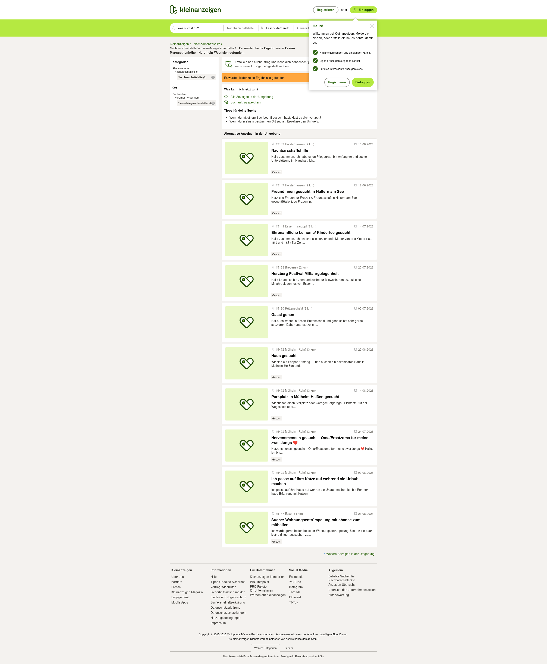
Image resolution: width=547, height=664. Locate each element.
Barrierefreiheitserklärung (228, 602)
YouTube (295, 582)
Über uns (177, 576)
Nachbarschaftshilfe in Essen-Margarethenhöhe (251, 656)
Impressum (218, 623)
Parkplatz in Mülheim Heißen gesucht (305, 396)
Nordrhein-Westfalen (187, 97)
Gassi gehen (282, 314)
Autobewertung (338, 595)
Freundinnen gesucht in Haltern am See (307, 191)
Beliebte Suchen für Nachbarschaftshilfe (341, 578)
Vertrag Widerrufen (223, 587)
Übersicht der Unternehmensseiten (352, 589)
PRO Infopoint (259, 582)
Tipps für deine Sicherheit (228, 582)
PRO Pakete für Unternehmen (261, 588)
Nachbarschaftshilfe (186, 71)
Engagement (180, 597)
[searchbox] (200, 28)
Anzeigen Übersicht (341, 584)
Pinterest (295, 597)
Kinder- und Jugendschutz (228, 597)
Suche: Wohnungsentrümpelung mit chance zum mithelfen (315, 522)
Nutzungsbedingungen (226, 617)
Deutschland (179, 94)
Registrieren (337, 82)
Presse (176, 587)
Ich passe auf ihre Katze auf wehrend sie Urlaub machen (315, 481)
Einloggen (362, 82)
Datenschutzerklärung (225, 607)
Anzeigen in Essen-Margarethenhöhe (302, 656)
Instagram (296, 587)
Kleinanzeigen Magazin (187, 592)
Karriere (176, 582)
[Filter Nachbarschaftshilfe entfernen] (213, 77)
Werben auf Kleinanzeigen (268, 595)
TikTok (293, 602)
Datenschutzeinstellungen (228, 612)
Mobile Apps (179, 602)
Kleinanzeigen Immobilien (267, 576)
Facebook (296, 576)
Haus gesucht (284, 355)
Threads (294, 592)
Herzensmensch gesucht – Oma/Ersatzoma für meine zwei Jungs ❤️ (319, 440)
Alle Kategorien (181, 68)
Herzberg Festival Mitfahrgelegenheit (305, 273)
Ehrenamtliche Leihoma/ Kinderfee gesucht (310, 232)
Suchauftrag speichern (246, 102)
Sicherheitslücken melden (228, 592)
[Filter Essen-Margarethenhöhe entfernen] (213, 103)
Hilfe (214, 576)
